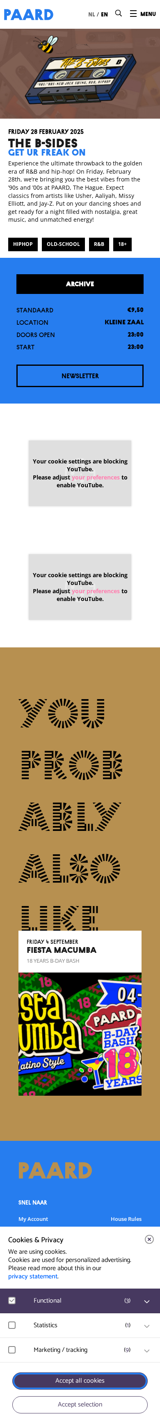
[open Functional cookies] (147, 1302)
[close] (149, 1239)
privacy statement (32, 1276)
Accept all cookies (80, 1380)
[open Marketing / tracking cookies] (147, 1351)
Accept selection (80, 1404)
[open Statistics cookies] (147, 1326)
